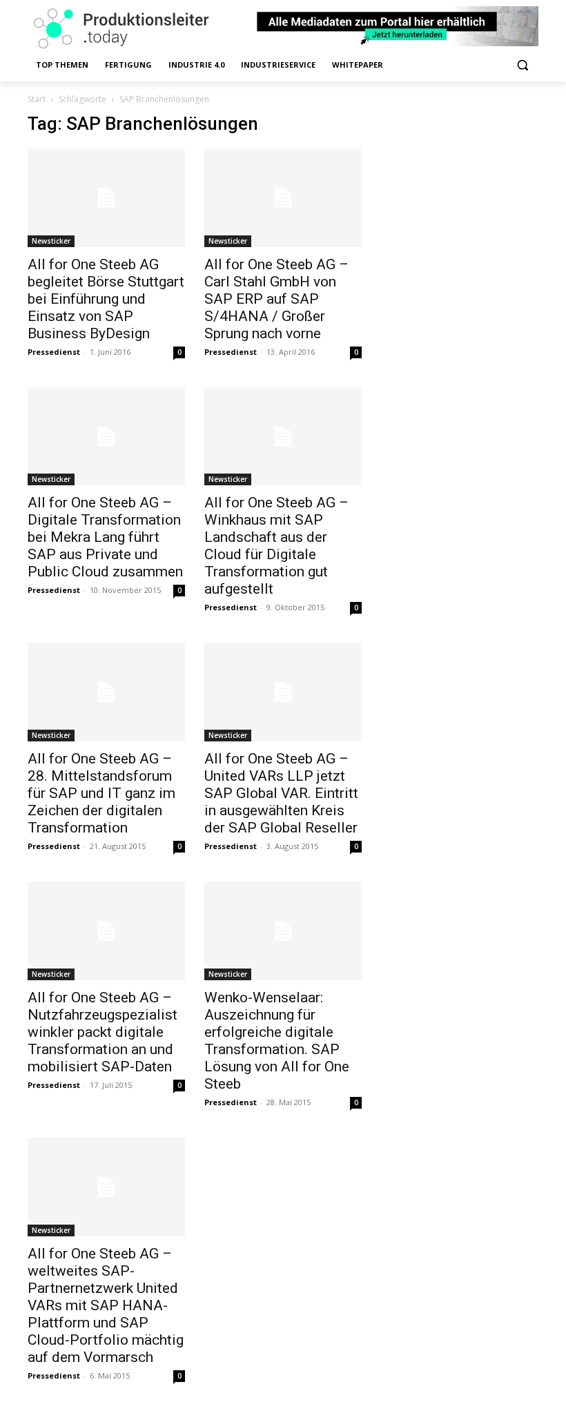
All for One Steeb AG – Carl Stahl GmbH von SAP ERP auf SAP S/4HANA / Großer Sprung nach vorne (276, 299)
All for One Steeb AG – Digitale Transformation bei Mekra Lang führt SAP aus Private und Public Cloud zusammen (105, 537)
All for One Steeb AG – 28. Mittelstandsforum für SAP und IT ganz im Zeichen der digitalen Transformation (101, 793)
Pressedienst (54, 352)
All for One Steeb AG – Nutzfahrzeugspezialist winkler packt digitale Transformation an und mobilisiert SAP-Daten (102, 1032)
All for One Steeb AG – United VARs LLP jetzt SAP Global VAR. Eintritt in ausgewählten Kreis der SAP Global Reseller (281, 793)
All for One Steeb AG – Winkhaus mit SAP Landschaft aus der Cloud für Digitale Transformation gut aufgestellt (276, 545)
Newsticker (51, 241)
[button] (522, 65)
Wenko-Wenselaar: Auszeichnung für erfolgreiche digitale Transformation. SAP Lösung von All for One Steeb (276, 1040)
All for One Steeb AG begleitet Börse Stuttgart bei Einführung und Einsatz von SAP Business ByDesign (106, 299)
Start (37, 99)
